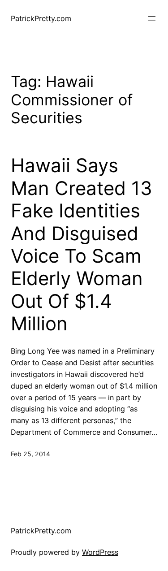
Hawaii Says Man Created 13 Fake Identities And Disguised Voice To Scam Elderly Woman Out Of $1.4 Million (81, 244)
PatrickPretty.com (41, 18)
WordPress (100, 552)
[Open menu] (151, 18)
